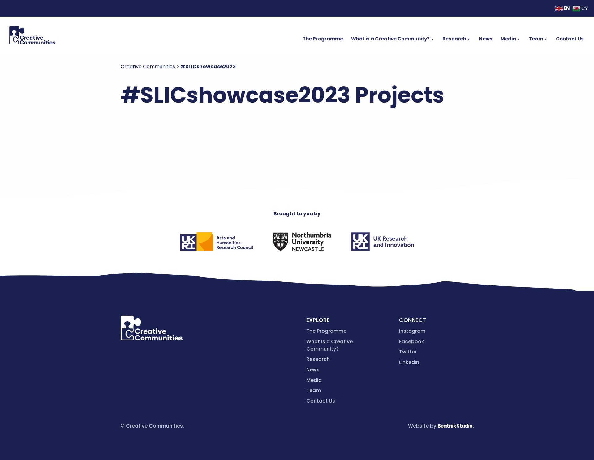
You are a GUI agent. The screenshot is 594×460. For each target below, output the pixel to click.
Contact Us (570, 39)
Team (536, 39)
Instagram (412, 331)
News (486, 39)
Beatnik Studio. (455, 425)
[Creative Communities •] (32, 35)
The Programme (323, 39)
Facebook (411, 341)
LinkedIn (409, 362)
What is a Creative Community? (390, 39)
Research (454, 39)
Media (508, 39)
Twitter (408, 351)
